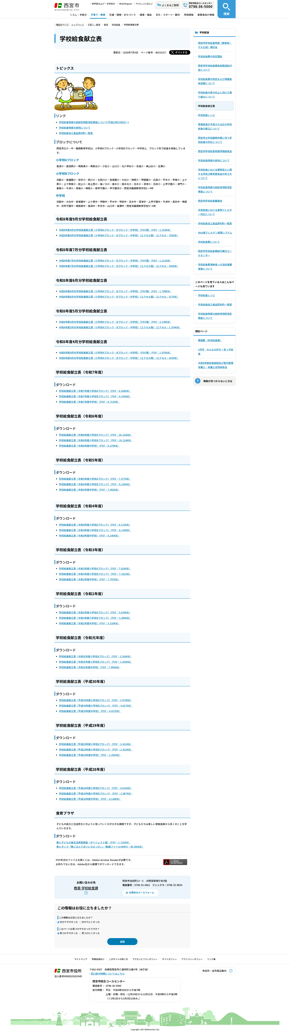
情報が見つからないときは (217, 381)
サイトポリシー (169, 959)
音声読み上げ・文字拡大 (103, 3)
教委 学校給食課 (86, 887)
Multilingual (125, 3)
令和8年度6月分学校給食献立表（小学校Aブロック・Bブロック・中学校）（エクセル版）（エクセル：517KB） (119, 296)
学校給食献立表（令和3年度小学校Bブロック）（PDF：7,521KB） (95, 574)
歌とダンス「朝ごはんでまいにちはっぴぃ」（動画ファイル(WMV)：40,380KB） (100, 846)
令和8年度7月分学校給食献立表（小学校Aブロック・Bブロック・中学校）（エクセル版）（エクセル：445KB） (119, 266)
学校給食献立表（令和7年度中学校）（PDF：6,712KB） (89, 402)
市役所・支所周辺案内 (214, 971)
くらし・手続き (78, 14)
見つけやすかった (69, 933)
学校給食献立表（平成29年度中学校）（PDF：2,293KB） (90, 755)
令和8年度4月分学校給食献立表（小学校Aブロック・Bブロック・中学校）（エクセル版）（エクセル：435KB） (119, 358)
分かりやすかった (69, 921)
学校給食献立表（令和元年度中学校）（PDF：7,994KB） (90, 667)
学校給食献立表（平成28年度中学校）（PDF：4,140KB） (90, 799)
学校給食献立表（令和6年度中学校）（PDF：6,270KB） (89, 445)
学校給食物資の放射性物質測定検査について (215, 316)
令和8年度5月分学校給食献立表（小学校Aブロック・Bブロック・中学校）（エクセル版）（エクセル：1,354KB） (120, 327)
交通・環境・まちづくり (122, 14)
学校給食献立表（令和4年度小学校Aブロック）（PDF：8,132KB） (95, 524)
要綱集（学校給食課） (210, 340)
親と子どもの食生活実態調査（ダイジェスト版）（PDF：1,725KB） (93, 842)
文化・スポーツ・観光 (168, 14)
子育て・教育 (98, 14)
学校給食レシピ (206, 295)
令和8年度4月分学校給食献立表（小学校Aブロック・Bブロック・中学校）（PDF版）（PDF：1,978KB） (115, 352)
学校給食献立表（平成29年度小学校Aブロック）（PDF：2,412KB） (95, 744)
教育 (106, 24)
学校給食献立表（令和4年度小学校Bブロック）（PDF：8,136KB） (95, 530)
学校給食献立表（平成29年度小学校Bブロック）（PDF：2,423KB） (96, 749)
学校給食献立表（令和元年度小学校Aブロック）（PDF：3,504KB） (95, 656)
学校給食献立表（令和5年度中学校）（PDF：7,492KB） (89, 489)
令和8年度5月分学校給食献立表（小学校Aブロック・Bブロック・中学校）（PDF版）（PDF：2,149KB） (115, 322)
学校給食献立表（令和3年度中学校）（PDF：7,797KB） (89, 579)
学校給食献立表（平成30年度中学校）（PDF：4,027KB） (90, 711)
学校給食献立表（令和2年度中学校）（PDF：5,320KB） (89, 623)
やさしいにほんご (144, 3)
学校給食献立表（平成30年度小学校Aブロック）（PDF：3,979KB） (95, 700)
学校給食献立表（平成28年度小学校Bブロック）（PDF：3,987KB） (96, 793)
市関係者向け (98, 959)
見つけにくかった (91, 933)
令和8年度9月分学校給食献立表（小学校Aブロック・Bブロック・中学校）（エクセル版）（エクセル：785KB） (119, 235)
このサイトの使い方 (118, 959)
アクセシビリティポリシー (145, 959)
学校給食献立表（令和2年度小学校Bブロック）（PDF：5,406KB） (95, 618)
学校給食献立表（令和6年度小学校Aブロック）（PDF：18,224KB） (95, 435)
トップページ (77, 24)
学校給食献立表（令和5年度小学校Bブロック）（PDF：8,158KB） (95, 484)
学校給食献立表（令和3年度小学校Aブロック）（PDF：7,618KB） (95, 568)
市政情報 (188, 14)
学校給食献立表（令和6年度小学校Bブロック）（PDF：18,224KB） (96, 440)
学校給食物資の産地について (74, 127)
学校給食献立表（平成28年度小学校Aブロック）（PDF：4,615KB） (95, 788)
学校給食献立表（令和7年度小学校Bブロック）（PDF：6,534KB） (95, 396)
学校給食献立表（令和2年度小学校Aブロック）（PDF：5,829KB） (95, 612)
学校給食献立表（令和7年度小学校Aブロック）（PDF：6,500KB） (95, 391)
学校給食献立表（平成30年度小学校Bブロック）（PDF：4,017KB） (96, 705)
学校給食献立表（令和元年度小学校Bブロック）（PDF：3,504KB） (95, 662)
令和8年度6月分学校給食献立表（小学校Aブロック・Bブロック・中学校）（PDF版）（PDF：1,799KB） (115, 291)
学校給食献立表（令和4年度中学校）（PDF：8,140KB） (89, 535)
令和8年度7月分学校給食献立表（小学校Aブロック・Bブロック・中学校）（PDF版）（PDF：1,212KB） (115, 260)
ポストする (181, 52)
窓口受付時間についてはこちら (108, 973)
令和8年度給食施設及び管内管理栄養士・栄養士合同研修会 (215, 365)
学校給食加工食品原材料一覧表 (76, 133)
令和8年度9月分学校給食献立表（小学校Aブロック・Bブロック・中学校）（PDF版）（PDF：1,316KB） (115, 230)
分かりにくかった (91, 921)
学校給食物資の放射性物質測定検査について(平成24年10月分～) (94, 122)
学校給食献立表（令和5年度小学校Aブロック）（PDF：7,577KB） (95, 479)
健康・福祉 (146, 14)
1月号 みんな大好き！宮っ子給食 (215, 351)
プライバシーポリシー (192, 959)
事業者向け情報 (205, 14)
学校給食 (116, 24)
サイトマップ (80, 959)
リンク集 (211, 959)
